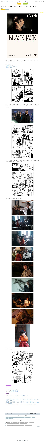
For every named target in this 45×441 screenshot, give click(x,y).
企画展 (12, 418)
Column (25, 3)
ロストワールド (25, 422)
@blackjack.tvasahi (14, 391)
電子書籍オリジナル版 (9, 65)
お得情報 (21, 423)
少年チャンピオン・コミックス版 (11, 66)
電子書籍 (22, 425)
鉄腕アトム (9, 425)
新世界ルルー (19, 422)
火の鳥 (9, 423)
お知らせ (7, 9)
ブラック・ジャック (16, 425)
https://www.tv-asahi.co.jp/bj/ (13, 389)
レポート (7, 418)
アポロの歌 (13, 423)
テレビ (18, 423)
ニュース (2, 9)
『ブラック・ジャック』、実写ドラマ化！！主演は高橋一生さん (17, 395)
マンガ (33, 417)
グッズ (30, 417)
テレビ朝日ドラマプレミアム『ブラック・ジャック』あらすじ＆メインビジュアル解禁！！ (21, 404)
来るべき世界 (13, 422)
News (19, 3)
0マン (9, 422)
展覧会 (26, 423)
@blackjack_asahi (15, 390)
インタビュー (25, 417)
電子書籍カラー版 (9, 67)
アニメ (16, 417)
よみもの (12, 417)
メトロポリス (31, 422)
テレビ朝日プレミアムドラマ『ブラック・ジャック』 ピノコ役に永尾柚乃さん (19, 401)
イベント (20, 417)
